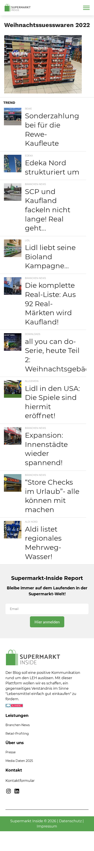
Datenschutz (70, 821)
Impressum (47, 826)
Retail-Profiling (17, 734)
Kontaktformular (20, 781)
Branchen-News (17, 725)
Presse (10, 752)
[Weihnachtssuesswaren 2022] (43, 92)
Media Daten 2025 (19, 761)
